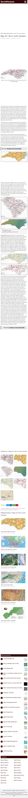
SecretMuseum (7, 1)
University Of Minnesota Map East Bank (12, 697)
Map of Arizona (17, 760)
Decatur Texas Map (7, 736)
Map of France (17, 767)
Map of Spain (3, 780)
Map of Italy (3, 772)
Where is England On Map (9, 746)
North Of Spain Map (7, 751)
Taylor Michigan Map (8, 668)
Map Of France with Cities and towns (11, 707)
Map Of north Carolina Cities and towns (12, 678)
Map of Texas (4, 782)
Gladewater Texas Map (8, 692)
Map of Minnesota (5, 775)
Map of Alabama (4, 760)
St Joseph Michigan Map (8, 658)
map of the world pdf (14, 509)
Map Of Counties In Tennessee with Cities (12, 683)
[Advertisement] (14, 19)
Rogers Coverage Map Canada (10, 702)
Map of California (4, 762)
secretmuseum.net (5, 235)
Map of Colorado (4, 765)
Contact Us (9, 790)
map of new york (7, 509)
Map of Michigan (17, 772)
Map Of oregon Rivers (8, 712)
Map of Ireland (17, 770)
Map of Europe (4, 767)
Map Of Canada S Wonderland (10, 721)
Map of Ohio (3, 777)
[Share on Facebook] (10, 505)
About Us (23, 790)
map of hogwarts (6, 508)
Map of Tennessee (18, 780)
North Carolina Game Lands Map (8, 620)
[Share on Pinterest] (16, 505)
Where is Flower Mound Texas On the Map (12, 687)
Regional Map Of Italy (8, 717)
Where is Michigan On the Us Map (11, 663)
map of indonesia (12, 508)
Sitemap (4, 790)
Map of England (17, 765)
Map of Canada (17, 762)
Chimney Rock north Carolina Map (8, 567)
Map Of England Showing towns (10, 741)
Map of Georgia (4, 770)
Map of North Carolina (6, 38)
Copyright (13, 790)
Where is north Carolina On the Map (9, 549)
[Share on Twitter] (7, 505)
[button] (25, 1)
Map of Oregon (17, 777)
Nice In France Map (7, 726)
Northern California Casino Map (10, 731)
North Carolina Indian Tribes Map (8, 602)
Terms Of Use (18, 790)
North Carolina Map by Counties (8, 531)
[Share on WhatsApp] (13, 505)
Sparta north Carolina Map (7, 585)
